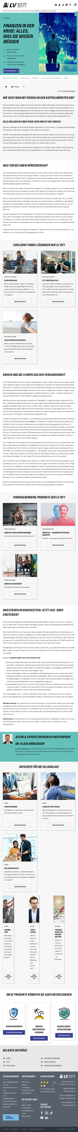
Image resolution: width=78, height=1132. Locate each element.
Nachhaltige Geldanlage (52, 1058)
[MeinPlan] (58, 504)
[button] (15, 86)
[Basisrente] (20, 555)
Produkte (35, 78)
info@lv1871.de (70, 1102)
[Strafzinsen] (34, 897)
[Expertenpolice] (20, 252)
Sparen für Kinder (50, 1062)
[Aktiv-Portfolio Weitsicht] (20, 312)
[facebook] (41, 1112)
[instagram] (46, 1112)
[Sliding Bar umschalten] (67, 4)
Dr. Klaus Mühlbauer (68, 91)
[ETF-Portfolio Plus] (58, 252)
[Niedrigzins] (8, 897)
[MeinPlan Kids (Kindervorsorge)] (20, 504)
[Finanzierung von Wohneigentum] (58, 897)
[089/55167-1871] (63, 4)
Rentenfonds (10, 1065)
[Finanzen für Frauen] (58, 774)
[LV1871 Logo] (14, 3)
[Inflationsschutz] (20, 835)
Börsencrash (25, 78)
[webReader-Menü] (6, 86)
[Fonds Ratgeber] (20, 774)
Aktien (53, 111)
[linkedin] (46, 1117)
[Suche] (70, 4)
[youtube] (41, 1117)
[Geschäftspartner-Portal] (56, 4)
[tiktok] (51, 1112)
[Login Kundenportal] (59, 4)
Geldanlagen (43, 676)
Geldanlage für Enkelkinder (53, 1065)
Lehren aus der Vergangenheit (51, 78)
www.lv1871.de (70, 1105)
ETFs (8, 1062)
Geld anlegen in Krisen (10, 78)
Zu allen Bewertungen (47, 1092)
